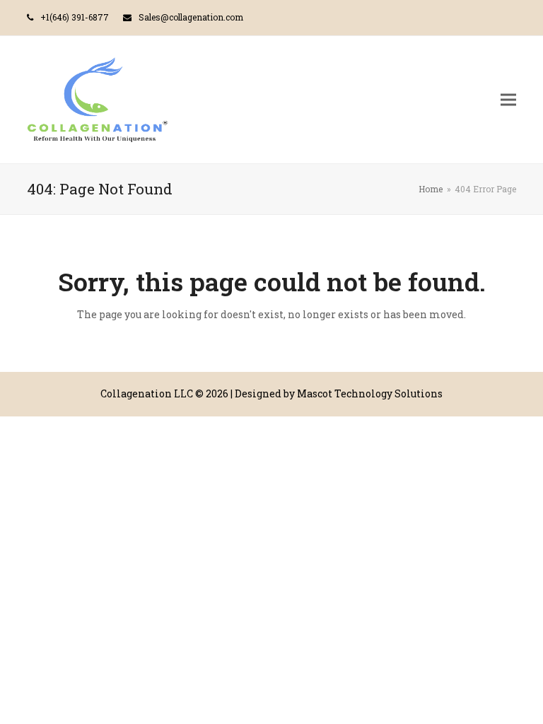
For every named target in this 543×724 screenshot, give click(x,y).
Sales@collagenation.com (191, 17)
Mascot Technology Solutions (370, 393)
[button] (508, 99)
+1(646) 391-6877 (74, 17)
